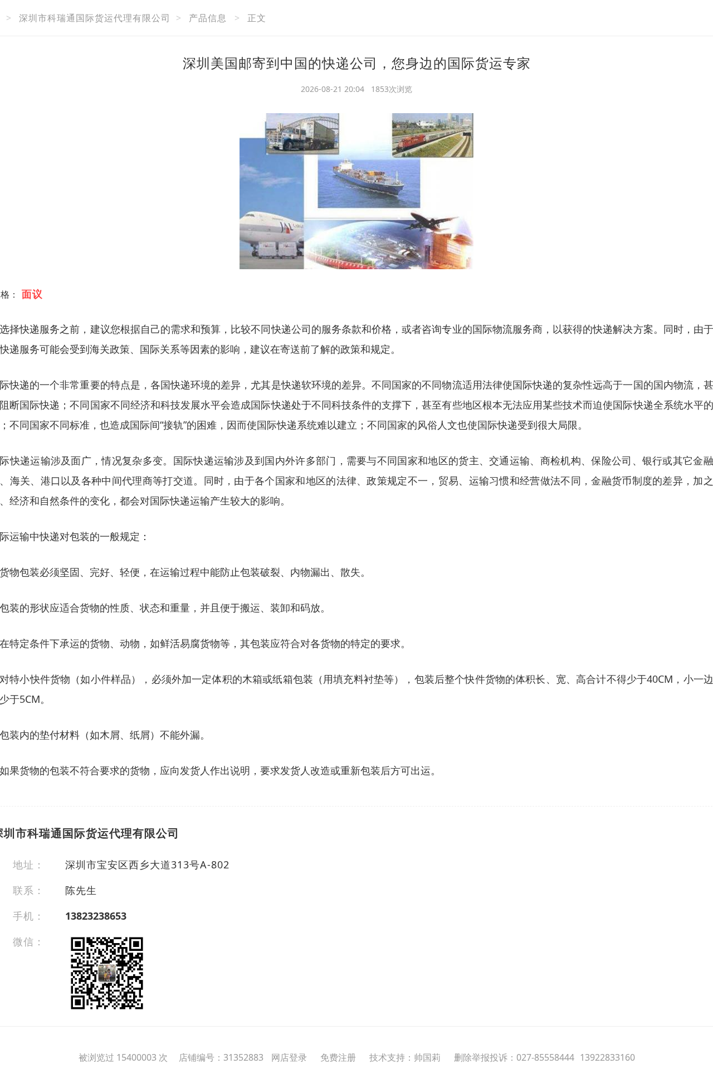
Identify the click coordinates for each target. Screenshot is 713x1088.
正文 (256, 18)
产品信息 (208, 18)
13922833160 (607, 1057)
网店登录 (289, 1057)
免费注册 (338, 1057)
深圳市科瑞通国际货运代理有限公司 (94, 18)
